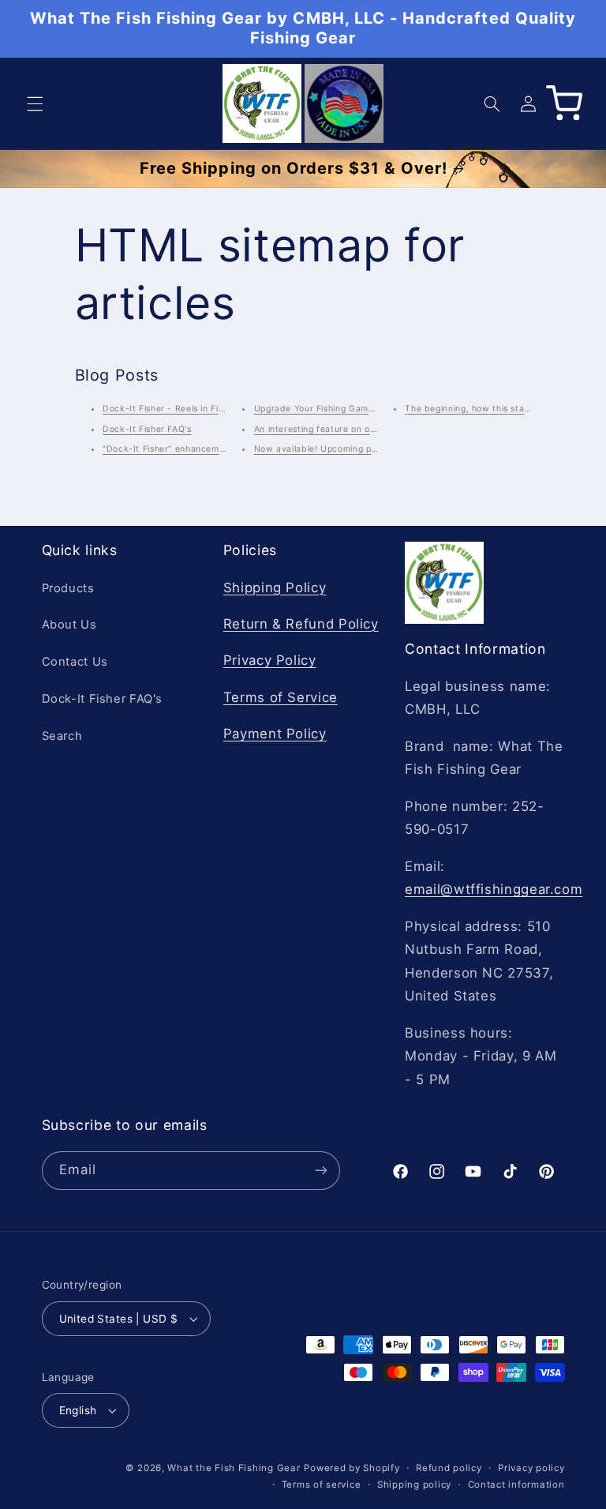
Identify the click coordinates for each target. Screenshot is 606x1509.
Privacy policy (531, 1467)
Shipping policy (414, 1484)
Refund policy (449, 1467)
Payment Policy (275, 733)
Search (62, 736)
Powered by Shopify (351, 1467)
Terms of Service (280, 697)
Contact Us (75, 662)
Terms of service (321, 1484)
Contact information (516, 1484)
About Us (69, 624)
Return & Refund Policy (301, 624)
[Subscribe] (320, 1170)
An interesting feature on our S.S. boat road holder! (366, 429)
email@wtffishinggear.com (493, 889)
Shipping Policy (274, 587)
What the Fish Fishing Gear (233, 1467)
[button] (35, 103)
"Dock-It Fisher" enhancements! (172, 449)
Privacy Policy (269, 660)
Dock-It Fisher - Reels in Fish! (167, 409)
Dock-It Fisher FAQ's (147, 429)
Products (68, 588)
